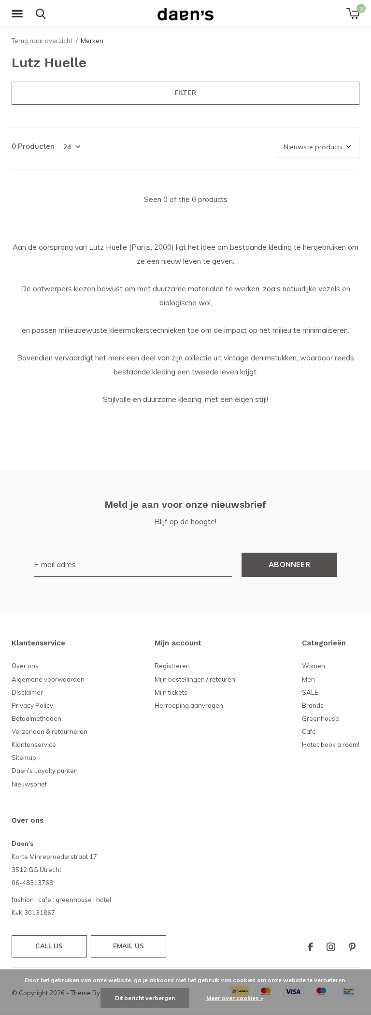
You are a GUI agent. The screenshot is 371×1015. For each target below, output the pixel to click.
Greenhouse (320, 718)
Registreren (172, 666)
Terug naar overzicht (42, 40)
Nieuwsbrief (29, 784)
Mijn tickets (171, 692)
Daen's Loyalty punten (45, 770)
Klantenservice (34, 744)
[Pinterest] (352, 947)
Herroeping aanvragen (189, 705)
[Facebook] (310, 947)
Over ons (25, 666)
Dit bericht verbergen (145, 997)
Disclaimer (27, 692)
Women (313, 666)
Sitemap (24, 757)
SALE (310, 692)
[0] (352, 13)
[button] (19, 14)
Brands (313, 705)
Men (308, 679)
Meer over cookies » (234, 997)
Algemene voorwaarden (48, 679)
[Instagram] (331, 947)
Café (309, 731)
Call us (49, 946)
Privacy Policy (32, 705)
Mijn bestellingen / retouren (195, 679)
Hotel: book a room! (330, 744)
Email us (128, 946)
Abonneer (289, 564)
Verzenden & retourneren (49, 731)
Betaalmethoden (36, 718)
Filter (185, 93)
